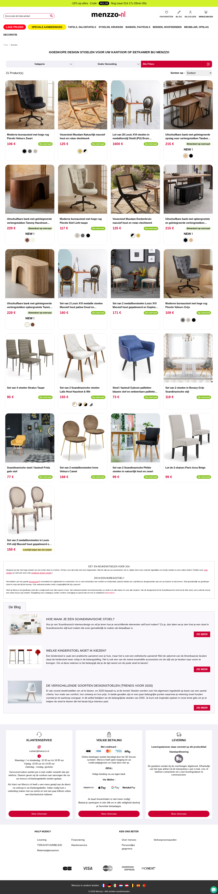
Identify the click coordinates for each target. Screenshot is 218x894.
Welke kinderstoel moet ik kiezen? (76, 650)
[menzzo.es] (138, 885)
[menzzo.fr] (103, 885)
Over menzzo (129, 839)
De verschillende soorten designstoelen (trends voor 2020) (99, 685)
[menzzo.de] (109, 885)
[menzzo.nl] (120, 885)
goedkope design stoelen (41, 573)
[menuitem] (14, 27)
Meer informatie (39, 814)
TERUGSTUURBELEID (49, 845)
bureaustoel (34, 582)
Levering (41, 839)
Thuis (5, 45)
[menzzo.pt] (144, 885)
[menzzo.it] (115, 885)
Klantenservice (79, 845)
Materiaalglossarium (48, 850)
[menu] (109, 30)
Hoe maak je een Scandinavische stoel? (80, 619)
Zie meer (202, 634)
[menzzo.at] (126, 885)
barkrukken (110, 593)
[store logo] (109, 15)
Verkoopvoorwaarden (165, 839)
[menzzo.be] (132, 885)
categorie (40, 64)
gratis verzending (107, 64)
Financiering (78, 839)
